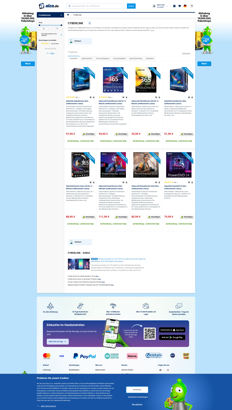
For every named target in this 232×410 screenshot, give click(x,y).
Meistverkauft (87, 58)
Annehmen (137, 390)
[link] (50, 53)
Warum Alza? (100, 370)
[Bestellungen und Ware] (174, 6)
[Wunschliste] (179, 6)
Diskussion (186, 53)
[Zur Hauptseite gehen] (49, 6)
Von (39, 25)
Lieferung (46, 370)
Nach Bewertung (136, 58)
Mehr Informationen (48, 406)
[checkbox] (50, 35)
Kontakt (98, 374)
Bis (61, 25)
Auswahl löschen (50, 48)
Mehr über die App (56, 341)
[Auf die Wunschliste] (90, 97)
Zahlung (46, 374)
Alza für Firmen (127, 370)
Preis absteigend (119, 58)
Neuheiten (150, 58)
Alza (97, 276)
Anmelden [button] (160, 7)
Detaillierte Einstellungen (138, 397)
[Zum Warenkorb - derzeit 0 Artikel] (191, 6)
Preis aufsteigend (102, 58)
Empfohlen (74, 58)
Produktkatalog (45, 15)
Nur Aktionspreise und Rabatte (49, 34)
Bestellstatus (74, 370)
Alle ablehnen (137, 404)
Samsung (94, 259)
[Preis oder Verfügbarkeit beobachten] (94, 97)
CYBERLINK (77, 15)
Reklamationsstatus (77, 374)
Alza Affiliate (126, 374)
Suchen (131, 6)
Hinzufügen (90, 134)
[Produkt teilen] (90, 23)
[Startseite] (68, 15)
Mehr (152, 30)
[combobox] (96, 6)
